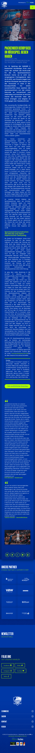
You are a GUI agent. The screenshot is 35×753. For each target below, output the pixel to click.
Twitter (19, 665)
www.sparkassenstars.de (19, 353)
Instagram (7, 671)
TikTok (5, 676)
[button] (7, 537)
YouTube (19, 671)
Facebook (7, 665)
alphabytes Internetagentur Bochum (17, 736)
